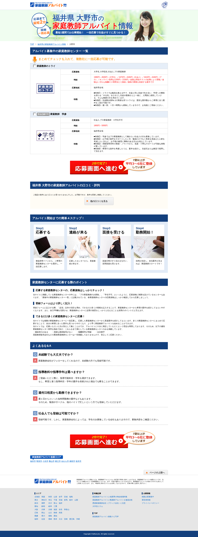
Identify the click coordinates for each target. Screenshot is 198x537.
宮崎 (66, 519)
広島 (36, 513)
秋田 (50, 497)
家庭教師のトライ (46, 66)
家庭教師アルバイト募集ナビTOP (105, 517)
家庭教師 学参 (52, 114)
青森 (43, 497)
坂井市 (78, 461)
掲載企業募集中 (148, 497)
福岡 (36, 519)
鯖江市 (58, 461)
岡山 (43, 513)
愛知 (36, 506)
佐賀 (43, 519)
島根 (55, 513)
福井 (60, 503)
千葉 (55, 500)
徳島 (50, 516)
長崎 (50, 519)
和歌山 (66, 509)
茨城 (60, 500)
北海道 (37, 497)
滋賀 (55, 509)
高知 (55, 516)
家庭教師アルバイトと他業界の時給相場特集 (109, 497)
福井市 (33, 461)
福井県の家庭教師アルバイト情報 (52, 44)
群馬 (66, 500)
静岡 (43, 506)
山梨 (76, 500)
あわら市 (65, 461)
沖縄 (78, 519)
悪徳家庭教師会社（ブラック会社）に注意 (109, 503)
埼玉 (50, 500)
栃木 (71, 500)
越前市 (72, 461)
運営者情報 (146, 500)
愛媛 (36, 516)
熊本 (55, 519)
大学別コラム (97, 506)
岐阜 (50, 506)
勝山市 (52, 461)
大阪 (36, 509)
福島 (71, 497)
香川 (43, 516)
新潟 (36, 503)
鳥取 (60, 513)
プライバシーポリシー (150, 503)
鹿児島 (72, 519)
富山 (55, 503)
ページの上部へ (157, 472)
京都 (50, 509)
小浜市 (45, 461)
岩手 (60, 497)
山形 (55, 497)
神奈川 (44, 500)
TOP (32, 44)
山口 (50, 513)
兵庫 (43, 509)
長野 (43, 503)
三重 (55, 506)
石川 (50, 503)
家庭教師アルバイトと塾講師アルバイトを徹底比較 (112, 500)
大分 (60, 519)
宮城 (66, 497)
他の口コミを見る (99, 201)
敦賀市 (39, 461)
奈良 (60, 509)
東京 (36, 500)
